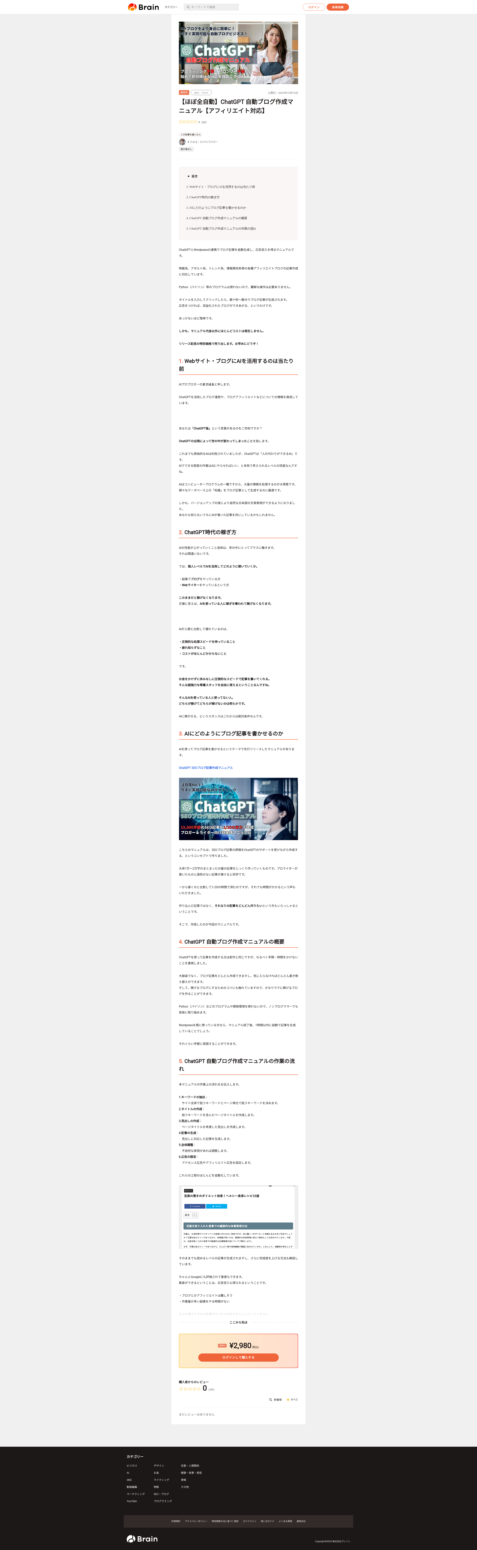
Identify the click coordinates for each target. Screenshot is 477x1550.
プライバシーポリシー (196, 1521)
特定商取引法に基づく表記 (225, 1521)
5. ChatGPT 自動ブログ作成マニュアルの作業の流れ (221, 228)
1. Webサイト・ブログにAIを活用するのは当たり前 (220, 186)
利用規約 (175, 1521)
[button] (143, 7)
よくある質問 (285, 1521)
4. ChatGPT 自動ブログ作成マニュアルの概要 (216, 218)
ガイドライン (249, 1521)
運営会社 (301, 1521)
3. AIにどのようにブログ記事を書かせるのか (216, 207)
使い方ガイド (267, 1521)
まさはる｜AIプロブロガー (202, 141)
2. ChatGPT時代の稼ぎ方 (203, 197)
